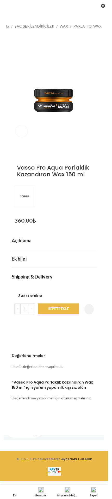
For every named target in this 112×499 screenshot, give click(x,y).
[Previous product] (10, 38)
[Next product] (22, 38)
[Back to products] (16, 38)
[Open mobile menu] (6, 8)
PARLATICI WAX (87, 26)
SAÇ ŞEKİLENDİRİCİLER (34, 26)
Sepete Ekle (58, 309)
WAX (64, 26)
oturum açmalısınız (76, 398)
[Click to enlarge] (21, 131)
